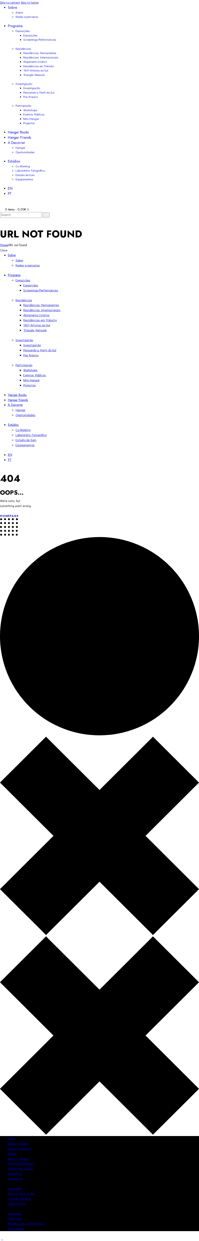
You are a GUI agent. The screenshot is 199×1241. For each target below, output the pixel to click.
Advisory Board (18, 1143)
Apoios (12, 1154)
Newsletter (15, 1179)
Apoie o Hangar (18, 1159)
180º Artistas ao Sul (21, 1193)
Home (4, 245)
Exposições (15, 1218)
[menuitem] (103, 188)
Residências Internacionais (26, 1223)
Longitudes (15, 1188)
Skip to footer (30, 2)
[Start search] (46, 214)
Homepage (9, 516)
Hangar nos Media (20, 1168)
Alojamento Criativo (21, 1163)
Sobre (11, 1138)
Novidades (15, 1213)
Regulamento (16, 1203)
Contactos (15, 1173)
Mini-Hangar (16, 1228)
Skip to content (10, 2)
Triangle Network (19, 1198)
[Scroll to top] (2, 1238)
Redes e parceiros (20, 1148)
